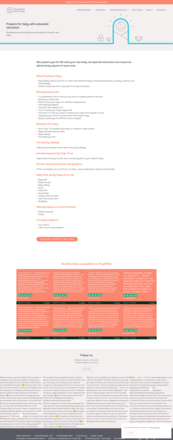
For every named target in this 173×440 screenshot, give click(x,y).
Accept (130, 433)
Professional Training (98, 438)
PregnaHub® (84, 10)
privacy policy (155, 427)
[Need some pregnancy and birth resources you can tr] (108, 415)
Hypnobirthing (64, 436)
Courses (100, 10)
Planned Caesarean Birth (30, 438)
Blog (148, 10)
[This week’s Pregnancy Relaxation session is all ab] (64, 389)
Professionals (118, 10)
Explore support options (57, 239)
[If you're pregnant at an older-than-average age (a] (64, 415)
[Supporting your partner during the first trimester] (21, 389)
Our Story (137, 10)
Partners (119, 438)
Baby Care (97, 436)
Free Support (23, 436)
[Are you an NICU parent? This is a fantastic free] (151, 415)
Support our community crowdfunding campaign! (86, 2)
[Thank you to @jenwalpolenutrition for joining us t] (21, 415)
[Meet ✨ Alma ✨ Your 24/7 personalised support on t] (151, 389)
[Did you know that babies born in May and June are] (108, 389)
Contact (161, 10)
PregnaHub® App (44, 436)
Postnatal (82, 436)
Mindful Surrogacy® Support (65, 438)
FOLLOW (86, 369)
